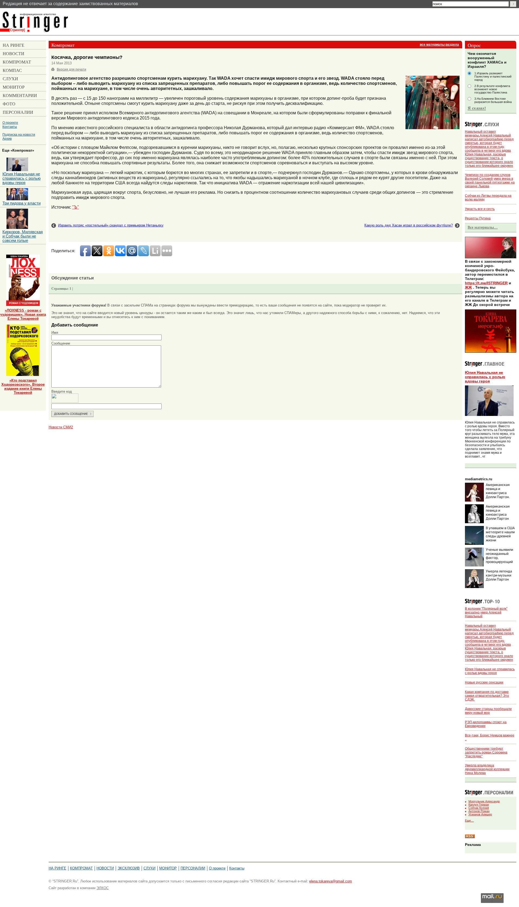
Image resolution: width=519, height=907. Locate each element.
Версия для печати (71, 69)
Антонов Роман (479, 811)
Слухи (149, 868)
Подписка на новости (18, 134)
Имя (54, 333)
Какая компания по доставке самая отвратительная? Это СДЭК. (487, 695)
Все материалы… (483, 227)
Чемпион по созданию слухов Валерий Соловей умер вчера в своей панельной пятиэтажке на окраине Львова (490, 180)
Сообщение (60, 343)
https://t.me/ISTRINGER (486, 283)
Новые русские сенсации (484, 682)
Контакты (9, 126)
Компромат (81, 868)
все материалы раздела (439, 44)
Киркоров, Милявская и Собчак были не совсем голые (22, 236)
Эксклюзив (129, 868)
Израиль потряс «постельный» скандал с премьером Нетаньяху (111, 225)
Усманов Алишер (480, 814)
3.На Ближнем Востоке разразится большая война (493, 100)
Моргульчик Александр (484, 801)
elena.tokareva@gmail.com (330, 881)
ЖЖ (468, 287)
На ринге (57, 868)
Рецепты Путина (478, 218)
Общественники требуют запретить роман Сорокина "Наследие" (486, 752)
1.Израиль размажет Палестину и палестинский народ (492, 76)
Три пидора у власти (21, 203)
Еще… (469, 820)
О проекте (10, 122)
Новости (105, 868)
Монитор (168, 868)
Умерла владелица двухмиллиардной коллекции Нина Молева (487, 769)
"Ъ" (75, 207)
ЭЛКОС (103, 888)
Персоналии (193, 868)
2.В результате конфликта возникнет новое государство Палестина (492, 89)
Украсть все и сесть (480, 209)
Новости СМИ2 (61, 427)
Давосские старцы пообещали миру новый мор (488, 711)
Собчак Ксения (478, 807)
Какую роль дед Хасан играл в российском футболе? (408, 225)
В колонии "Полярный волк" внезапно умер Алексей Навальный (486, 612)
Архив (7, 138)
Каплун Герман (478, 804)
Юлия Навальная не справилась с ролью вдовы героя (485, 376)
